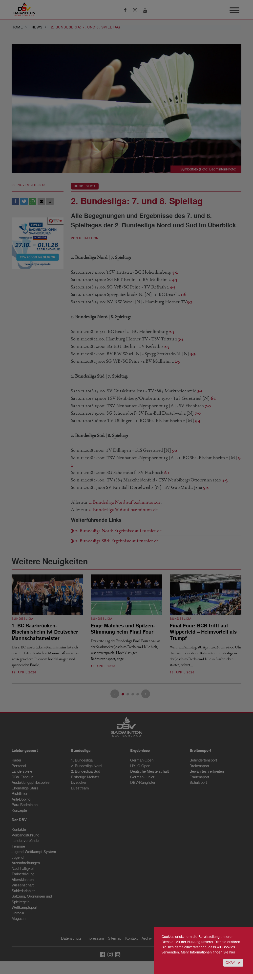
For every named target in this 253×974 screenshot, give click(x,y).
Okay (230, 963)
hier (232, 952)
